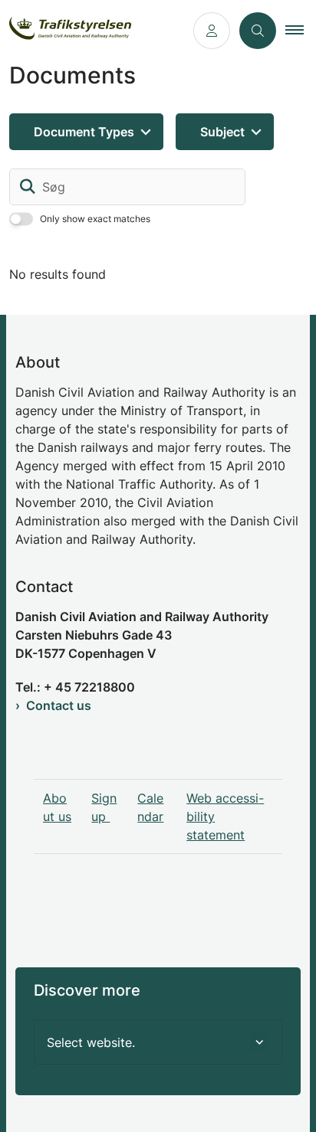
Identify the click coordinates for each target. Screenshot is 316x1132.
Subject (222, 131)
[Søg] (27, 186)
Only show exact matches (95, 218)
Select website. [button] (91, 1042)
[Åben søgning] (257, 30)
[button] (300, 30)
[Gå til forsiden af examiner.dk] (92, 31)
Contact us (58, 705)
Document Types (84, 131)
